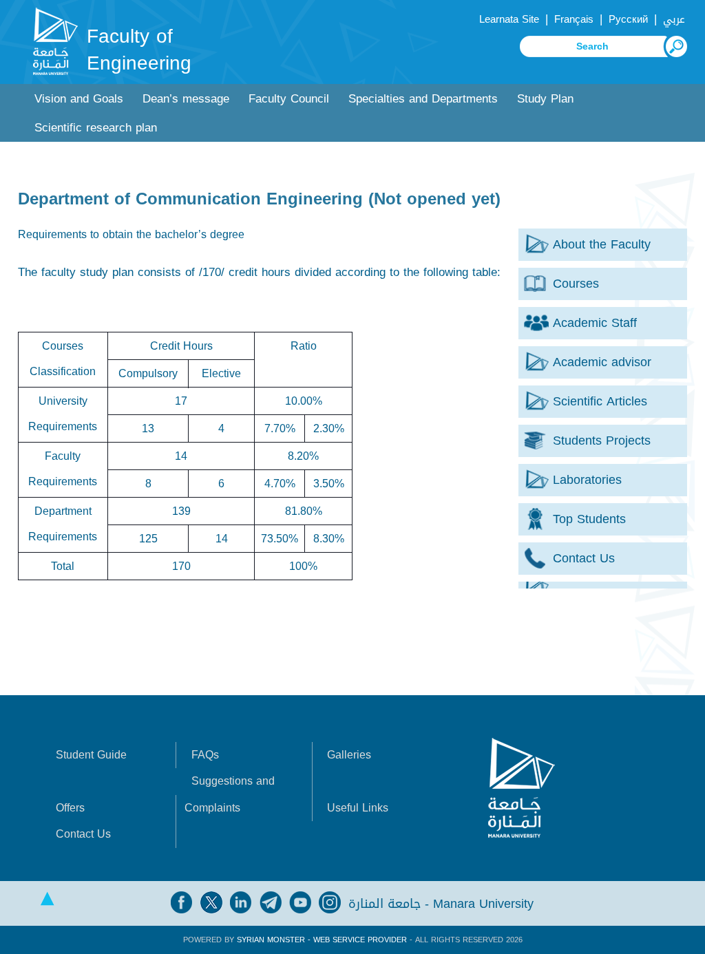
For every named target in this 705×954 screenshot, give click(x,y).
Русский (628, 19)
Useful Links (357, 807)
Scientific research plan (95, 127)
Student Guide (91, 754)
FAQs (205, 754)
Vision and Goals (78, 98)
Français (573, 19)
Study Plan (545, 98)
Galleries (349, 754)
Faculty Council (289, 98)
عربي (674, 19)
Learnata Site (509, 19)
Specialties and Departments (423, 98)
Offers (70, 807)
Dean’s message (186, 98)
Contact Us (83, 834)
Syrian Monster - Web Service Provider (322, 940)
